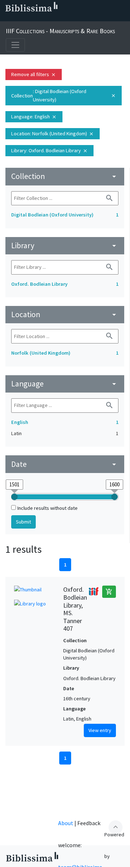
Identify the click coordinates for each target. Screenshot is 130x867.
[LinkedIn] (19, 18)
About (65, 823)
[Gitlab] (76, 18)
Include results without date (47, 508)
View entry (99, 730)
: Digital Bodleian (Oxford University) (63, 95)
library (64, 245)
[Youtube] (53, 18)
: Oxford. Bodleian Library (49, 150)
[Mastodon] (42, 18)
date (64, 464)
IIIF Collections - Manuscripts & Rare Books (60, 31)
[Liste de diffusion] (7, 18)
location (64, 314)
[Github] (65, 18)
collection (64, 176)
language (64, 384)
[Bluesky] (30, 18)
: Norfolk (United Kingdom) (52, 133)
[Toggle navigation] (15, 45)
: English (34, 116)
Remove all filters (33, 74)
